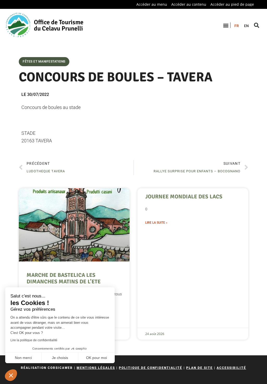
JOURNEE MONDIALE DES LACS (183, 196)
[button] (11, 375)
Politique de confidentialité (150, 368)
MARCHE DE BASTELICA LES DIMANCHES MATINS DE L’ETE (64, 278)
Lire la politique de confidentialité (33, 340)
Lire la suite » (156, 222)
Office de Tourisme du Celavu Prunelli (58, 25)
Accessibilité (231, 368)
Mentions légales (96, 368)
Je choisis (60, 358)
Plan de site (199, 368)
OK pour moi (96, 358)
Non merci (23, 358)
